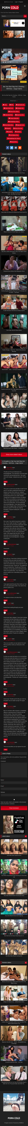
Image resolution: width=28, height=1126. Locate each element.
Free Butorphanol (11, 544)
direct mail (9, 467)
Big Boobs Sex (21, 104)
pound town (9, 613)
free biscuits (9, 694)
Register (21, 1)
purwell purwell (10, 484)
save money (9, 706)
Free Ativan (9, 517)
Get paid (8, 603)
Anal (6, 104)
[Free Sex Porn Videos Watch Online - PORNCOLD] (11, 7)
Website (3, 792)
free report (9, 554)
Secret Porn (14, 141)
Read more (13, 100)
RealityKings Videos (14, 121)
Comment (3, 761)
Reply (5, 481)
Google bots (9, 579)
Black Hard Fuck (9, 108)
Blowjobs (8, 128)
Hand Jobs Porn (8, 114)
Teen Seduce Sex (9, 125)
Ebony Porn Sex (18, 128)
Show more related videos (14, 454)
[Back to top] (23, 1121)
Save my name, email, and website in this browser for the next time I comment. (13, 802)
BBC (12, 104)
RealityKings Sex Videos (14, 138)
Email (2, 786)
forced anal (9, 684)
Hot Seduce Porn (14, 135)
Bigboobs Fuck (20, 125)
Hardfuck (19, 131)
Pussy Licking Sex (14, 118)
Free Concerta (10, 742)
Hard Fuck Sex (20, 114)
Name (3, 780)
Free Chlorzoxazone (11, 652)
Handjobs (10, 131)
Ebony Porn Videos (14, 111)
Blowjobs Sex (20, 108)
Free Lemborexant (11, 593)
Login (16, 1)
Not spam (9, 638)
